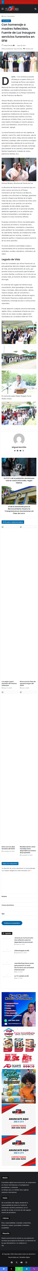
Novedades (11, 16)
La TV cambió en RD (21, 976)
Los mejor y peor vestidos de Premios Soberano (9, 683)
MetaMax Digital (25, 1257)
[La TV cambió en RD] (7, 980)
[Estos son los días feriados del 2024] (10, 768)
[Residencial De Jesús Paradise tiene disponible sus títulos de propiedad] (28, 768)
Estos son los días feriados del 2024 (8, 848)
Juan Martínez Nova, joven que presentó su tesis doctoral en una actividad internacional (24, 966)
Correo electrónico (8, 905)
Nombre (4, 896)
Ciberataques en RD (21, 951)
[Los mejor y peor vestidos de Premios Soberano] (10, 603)
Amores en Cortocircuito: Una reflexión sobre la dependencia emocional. (24, 940)
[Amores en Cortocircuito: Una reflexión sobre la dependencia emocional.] (7, 942)
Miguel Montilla (8, 45)
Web (3, 914)
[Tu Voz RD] (12, 9)
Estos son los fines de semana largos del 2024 (28, 683)
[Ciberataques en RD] (7, 955)
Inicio (4, 16)
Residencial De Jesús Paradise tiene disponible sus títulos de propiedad (28, 850)
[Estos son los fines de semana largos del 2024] (28, 603)
